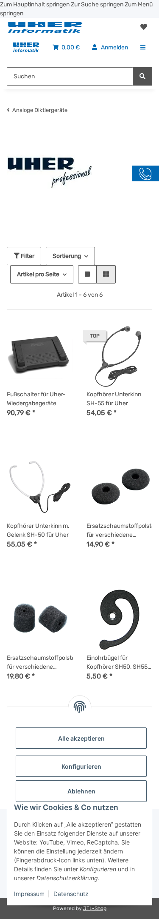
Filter (27, 256)
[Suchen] (142, 76)
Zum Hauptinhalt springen (35, 4)
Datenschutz (71, 893)
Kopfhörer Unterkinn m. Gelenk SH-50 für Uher (38, 530)
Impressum (29, 893)
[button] (143, 27)
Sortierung (67, 256)
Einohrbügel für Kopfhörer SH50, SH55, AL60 (117, 662)
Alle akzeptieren (81, 738)
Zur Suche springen (98, 4)
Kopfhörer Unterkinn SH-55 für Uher (113, 399)
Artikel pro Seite (38, 274)
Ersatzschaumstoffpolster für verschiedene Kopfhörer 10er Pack (119, 530)
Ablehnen (81, 791)
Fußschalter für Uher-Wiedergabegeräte (36, 399)
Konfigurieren (81, 766)
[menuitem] (26, 47)
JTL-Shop (94, 908)
